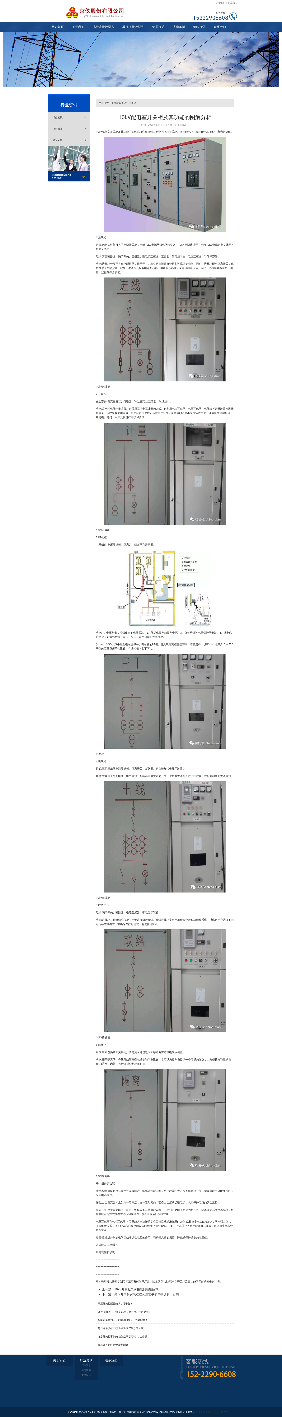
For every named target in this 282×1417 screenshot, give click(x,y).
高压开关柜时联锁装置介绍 (113, 1344)
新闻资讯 (199, 27)
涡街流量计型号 (103, 27)
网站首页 (58, 27)
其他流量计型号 (133, 27)
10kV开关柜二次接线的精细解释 (136, 1289)
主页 (113, 103)
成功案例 (179, 27)
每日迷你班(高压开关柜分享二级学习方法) (121, 1328)
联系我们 (232, 2)
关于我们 (220, 2)
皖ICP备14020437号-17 (207, 1412)
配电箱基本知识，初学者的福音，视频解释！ (123, 1320)
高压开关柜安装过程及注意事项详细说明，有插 (146, 1294)
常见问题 (58, 140)
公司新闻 (58, 128)
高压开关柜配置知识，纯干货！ (115, 1303)
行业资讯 (58, 117)
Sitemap (224, 1412)
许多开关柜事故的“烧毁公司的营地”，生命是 (122, 1336)
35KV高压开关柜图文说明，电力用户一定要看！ (124, 1311)
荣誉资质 (158, 27)
